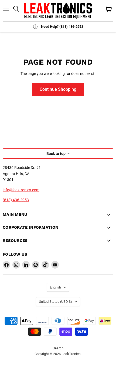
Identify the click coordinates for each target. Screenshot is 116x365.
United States (55, 302)
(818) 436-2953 (16, 200)
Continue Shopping (58, 89)
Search (58, 348)
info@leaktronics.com (21, 190)
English (55, 287)
